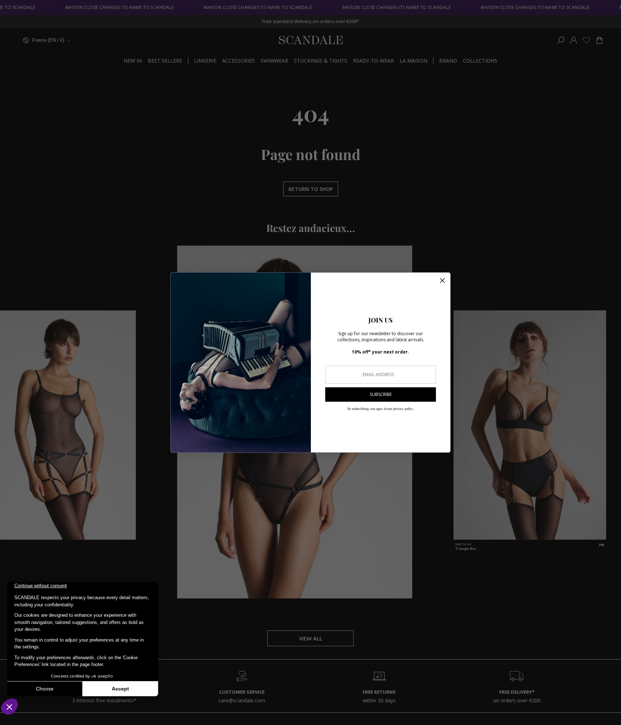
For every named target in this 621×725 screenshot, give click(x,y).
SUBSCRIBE (381, 394)
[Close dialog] (442, 280)
